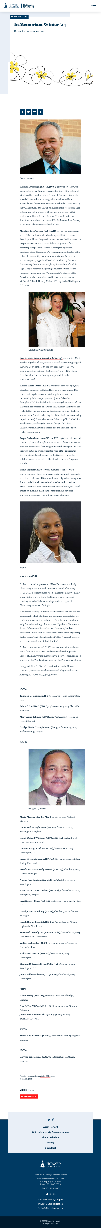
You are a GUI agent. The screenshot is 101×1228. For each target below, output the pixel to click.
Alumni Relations (50, 1137)
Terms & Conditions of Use (50, 1207)
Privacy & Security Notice (50, 1203)
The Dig (50, 1142)
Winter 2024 (45, 1075)
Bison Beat (50, 1147)
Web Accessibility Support (50, 1199)
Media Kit (50, 1194)
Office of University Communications (50, 1132)
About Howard (50, 1126)
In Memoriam (19, 16)
